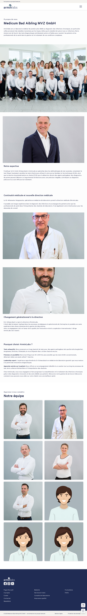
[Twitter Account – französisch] (13, 583)
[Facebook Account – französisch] (5, 583)
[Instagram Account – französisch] (9, 583)
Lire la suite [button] (55, 433)
